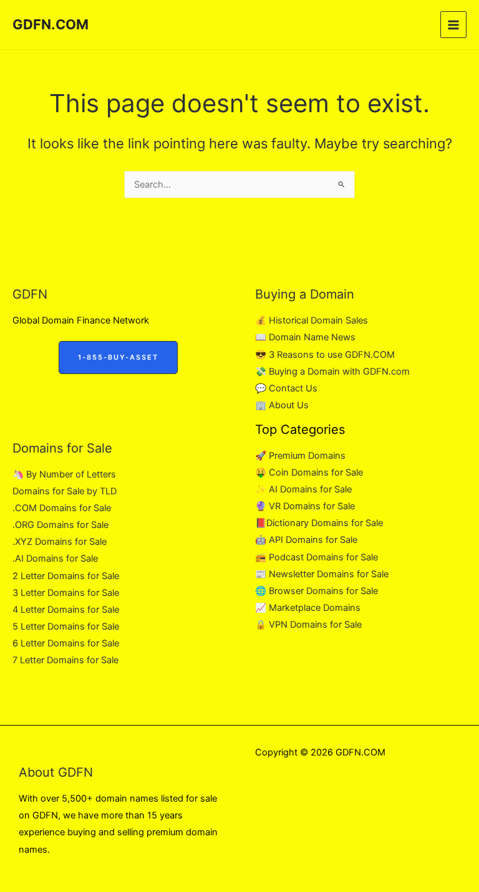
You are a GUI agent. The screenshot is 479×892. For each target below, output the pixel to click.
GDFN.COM (50, 24)
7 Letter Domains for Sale (65, 660)
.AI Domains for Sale (55, 558)
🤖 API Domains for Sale (306, 539)
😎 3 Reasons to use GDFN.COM (325, 354)
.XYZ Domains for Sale (59, 541)
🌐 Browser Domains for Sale (316, 591)
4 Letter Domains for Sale (65, 609)
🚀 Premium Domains (300, 455)
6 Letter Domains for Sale (65, 643)
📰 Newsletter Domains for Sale (322, 574)
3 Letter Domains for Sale (65, 592)
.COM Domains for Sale (61, 508)
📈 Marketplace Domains (307, 607)
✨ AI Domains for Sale (303, 489)
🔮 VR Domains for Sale (305, 506)
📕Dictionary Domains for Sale (319, 523)
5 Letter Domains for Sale (65, 626)
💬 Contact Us (286, 388)
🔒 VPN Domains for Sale (308, 624)
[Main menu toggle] (453, 24)
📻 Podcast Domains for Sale (316, 557)
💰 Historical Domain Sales (311, 320)
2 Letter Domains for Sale (65, 576)
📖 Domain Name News (305, 337)
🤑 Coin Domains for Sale (309, 472)
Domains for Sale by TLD (64, 491)
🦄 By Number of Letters (64, 474)
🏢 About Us (282, 405)
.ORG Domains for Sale (60, 524)
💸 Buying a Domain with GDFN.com (332, 371)
